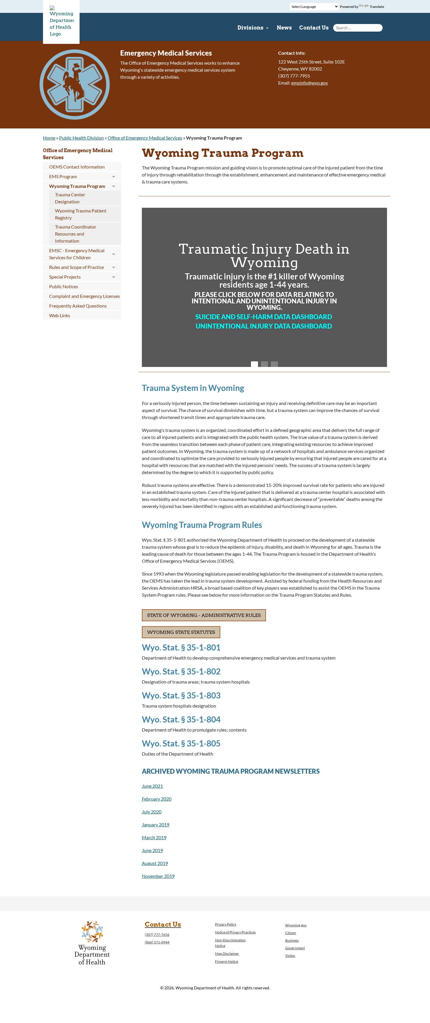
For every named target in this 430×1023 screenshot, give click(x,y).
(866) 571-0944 (157, 942)
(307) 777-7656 (157, 934)
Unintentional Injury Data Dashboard (264, 326)
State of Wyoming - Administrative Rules (204, 615)
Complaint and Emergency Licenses (84, 296)
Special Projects (65, 276)
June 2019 (152, 850)
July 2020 (151, 811)
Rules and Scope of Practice (76, 267)
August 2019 (155, 863)
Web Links (59, 315)
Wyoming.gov (296, 925)
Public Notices (63, 286)
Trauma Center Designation (70, 198)
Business (292, 940)
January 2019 (155, 824)
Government (295, 948)
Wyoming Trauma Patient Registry (80, 214)
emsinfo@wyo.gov (309, 82)
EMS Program (63, 176)
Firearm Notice (226, 961)
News (284, 28)
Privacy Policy (225, 924)
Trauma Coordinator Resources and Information (75, 233)
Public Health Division (81, 137)
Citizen (290, 933)
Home (49, 137)
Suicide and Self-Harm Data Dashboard (264, 317)
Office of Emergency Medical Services (145, 137)
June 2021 (152, 786)
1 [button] (254, 364)
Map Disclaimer (227, 953)
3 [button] (274, 364)
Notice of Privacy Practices (235, 932)
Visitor (290, 955)
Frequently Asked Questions (78, 305)
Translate (377, 6)
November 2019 (158, 876)
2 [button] (264, 364)
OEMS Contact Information (77, 166)
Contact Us (314, 28)
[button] (143, 287)
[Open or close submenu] (113, 176)
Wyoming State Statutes (181, 632)
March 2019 (154, 837)
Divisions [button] (251, 28)
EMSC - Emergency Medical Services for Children (76, 254)
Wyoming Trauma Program (77, 186)
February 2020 (156, 798)
